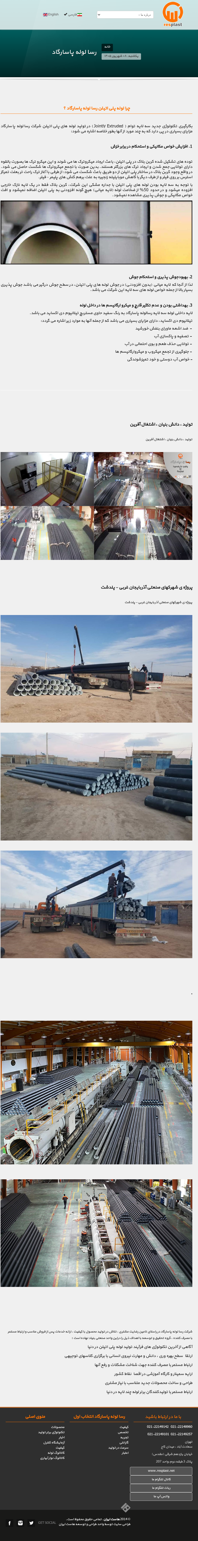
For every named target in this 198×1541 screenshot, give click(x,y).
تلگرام (159, 1488)
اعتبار (125, 1453)
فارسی (72, 14)
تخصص (123, 1432)
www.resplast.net (161, 1471)
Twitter (31, 1523)
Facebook (9, 1523)
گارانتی (123, 1442)
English (53, 14)
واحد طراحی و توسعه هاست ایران (81, 1524)
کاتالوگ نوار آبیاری (52, 1458)
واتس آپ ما (161, 1496)
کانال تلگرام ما (161, 1479)
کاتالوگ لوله (55, 1453)
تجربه (124, 1437)
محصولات (57, 1427)
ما (153, 1488)
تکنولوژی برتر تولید (51, 1432)
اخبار (61, 1437)
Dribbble (20, 1523)
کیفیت (123, 1427)
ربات (166, 1488)
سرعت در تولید (118, 1447)
